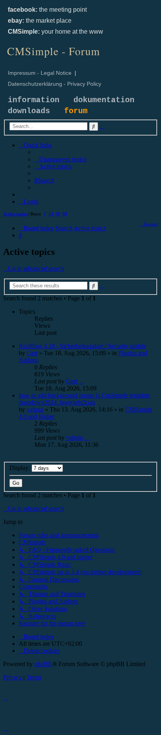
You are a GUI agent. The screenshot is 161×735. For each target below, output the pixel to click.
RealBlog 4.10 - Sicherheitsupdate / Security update (82, 346)
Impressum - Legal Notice (40, 73)
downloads (29, 111)
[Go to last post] (81, 381)
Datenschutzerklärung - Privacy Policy (54, 84)
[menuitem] (60, 159)
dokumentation (103, 100)
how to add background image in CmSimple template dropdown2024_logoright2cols (84, 399)
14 (50, 213)
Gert (32, 353)
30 (57, 213)
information (33, 100)
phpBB (43, 664)
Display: (20, 467)
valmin (35, 409)
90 (65, 213)
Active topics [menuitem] (15, 213)
